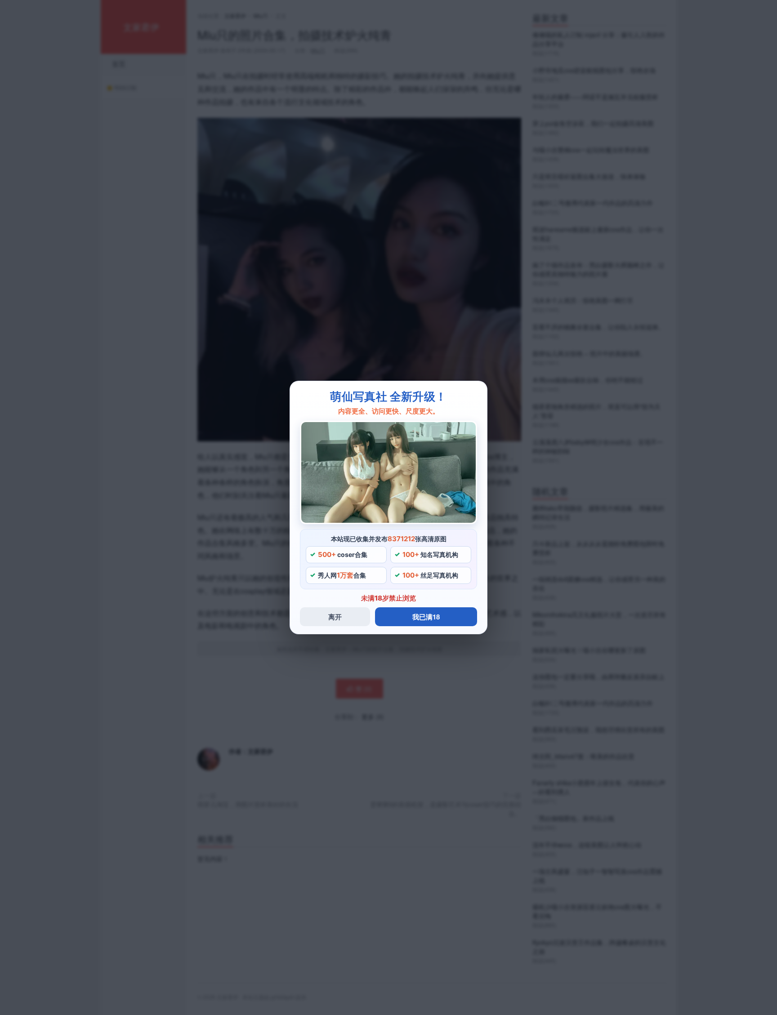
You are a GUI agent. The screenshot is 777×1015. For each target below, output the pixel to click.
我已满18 (426, 617)
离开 (335, 617)
